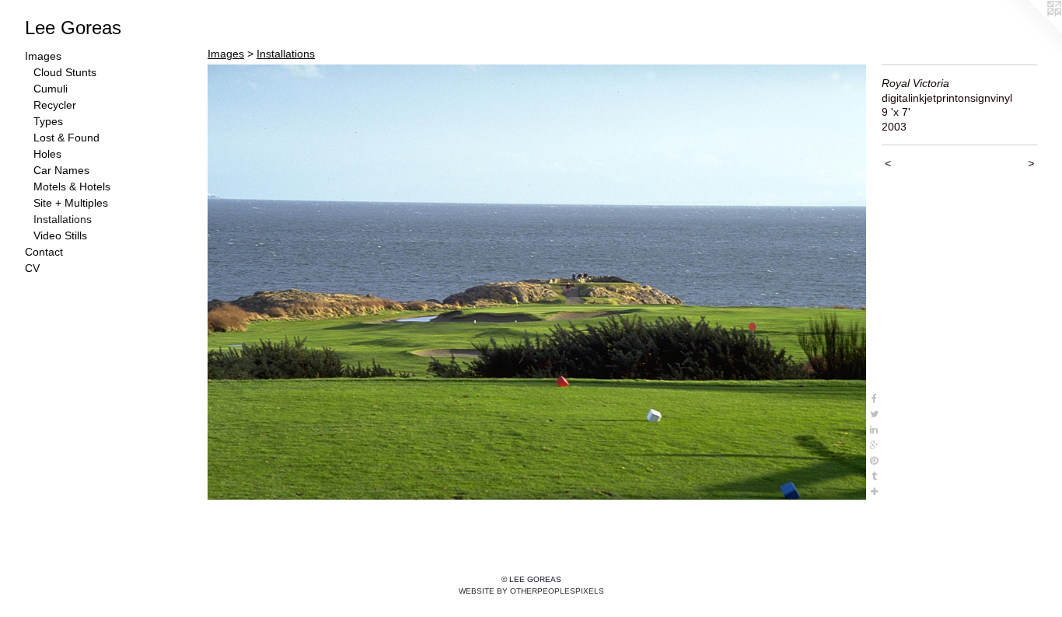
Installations (62, 219)
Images (43, 56)
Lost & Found (66, 137)
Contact (44, 252)
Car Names (61, 170)
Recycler (54, 105)
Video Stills (60, 235)
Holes (47, 154)
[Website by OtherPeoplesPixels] (1031, 31)
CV (32, 268)
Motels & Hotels (71, 186)
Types (48, 121)
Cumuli (50, 88)
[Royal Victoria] (537, 282)
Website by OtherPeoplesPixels (531, 591)
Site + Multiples (70, 203)
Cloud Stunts (64, 72)
